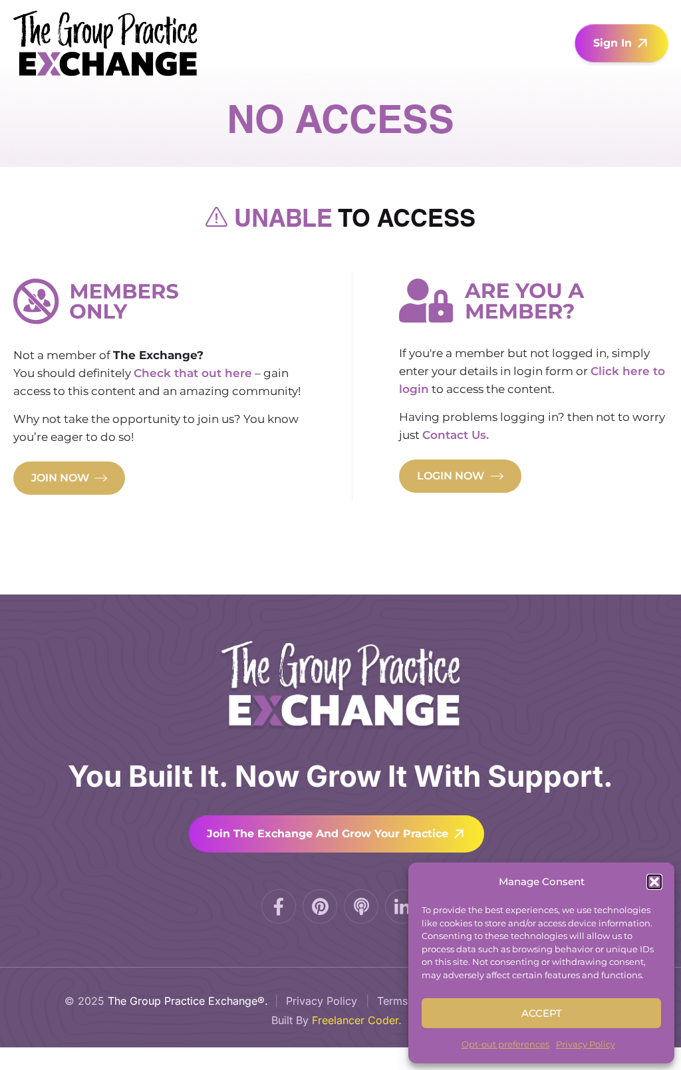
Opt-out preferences (505, 1044)
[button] (654, 881)
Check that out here (193, 373)
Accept (541, 1013)
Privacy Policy (585, 1044)
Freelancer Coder (355, 1020)
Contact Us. (455, 435)
